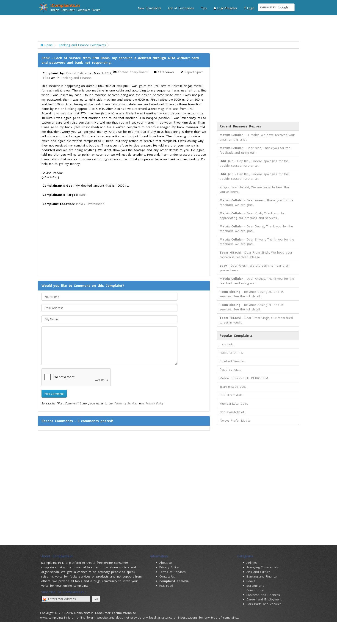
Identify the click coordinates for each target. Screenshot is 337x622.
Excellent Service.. (232, 361)
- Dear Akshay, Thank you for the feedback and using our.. (257, 280)
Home (48, 45)
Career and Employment (264, 599)
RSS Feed (166, 585)
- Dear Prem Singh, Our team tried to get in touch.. (256, 320)
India (79, 204)
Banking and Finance (76, 78)
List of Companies (181, 8)
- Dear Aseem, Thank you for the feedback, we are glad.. (256, 202)
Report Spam (194, 72)
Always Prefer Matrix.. (235, 420)
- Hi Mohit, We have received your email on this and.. (257, 137)
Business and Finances (263, 595)
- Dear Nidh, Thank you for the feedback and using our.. (255, 150)
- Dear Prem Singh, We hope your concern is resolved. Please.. (256, 254)
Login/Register (226, 8)
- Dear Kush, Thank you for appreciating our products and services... (252, 215)
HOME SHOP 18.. (231, 353)
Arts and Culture (258, 572)
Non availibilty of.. (233, 412)
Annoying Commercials (262, 567)
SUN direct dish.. (231, 395)
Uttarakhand (95, 204)
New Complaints (149, 8)
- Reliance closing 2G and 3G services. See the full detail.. (252, 294)
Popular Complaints (236, 335)
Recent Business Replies (240, 126)
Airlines (251, 563)
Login (250, 8)
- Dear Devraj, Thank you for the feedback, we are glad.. (256, 228)
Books (250, 581)
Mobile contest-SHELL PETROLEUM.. (244, 378)
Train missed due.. (233, 386)
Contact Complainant (132, 72)
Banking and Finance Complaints (82, 45)
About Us (166, 563)
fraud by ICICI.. (230, 370)
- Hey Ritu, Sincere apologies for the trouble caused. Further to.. (254, 163)
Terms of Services (126, 403)
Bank (82, 195)
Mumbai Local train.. (234, 403)
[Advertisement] (165, 28)
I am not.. (226, 344)
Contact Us (167, 576)
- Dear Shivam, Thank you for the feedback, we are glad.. (257, 241)
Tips (204, 8)
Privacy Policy (154, 403)
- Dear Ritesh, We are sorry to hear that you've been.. (254, 267)
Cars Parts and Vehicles (264, 604)
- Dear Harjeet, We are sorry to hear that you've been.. (255, 189)
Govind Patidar (77, 73)
